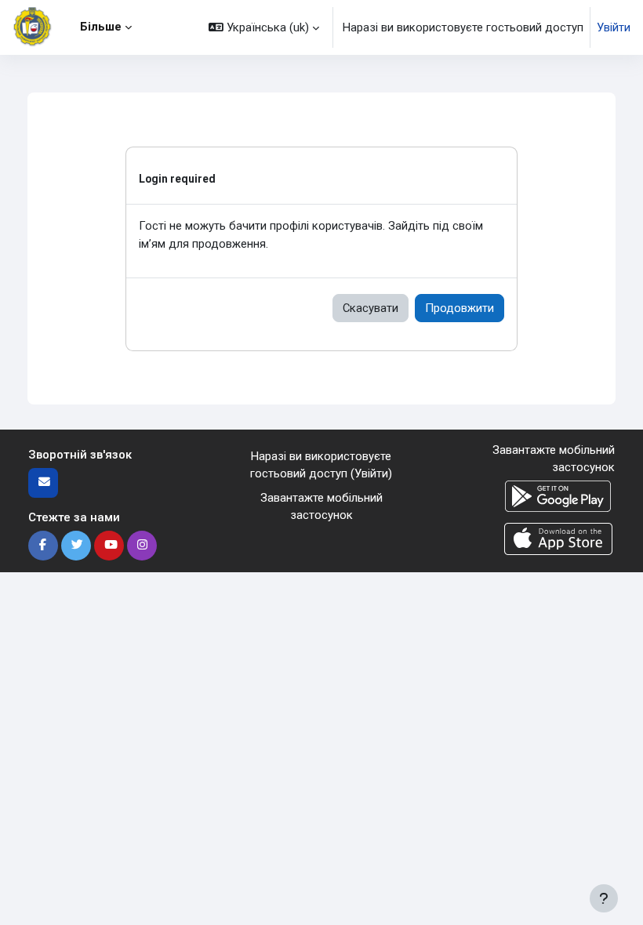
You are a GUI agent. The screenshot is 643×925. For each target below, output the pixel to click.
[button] (263, 27)
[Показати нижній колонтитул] (604, 898)
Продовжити (459, 308)
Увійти (613, 27)
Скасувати (370, 308)
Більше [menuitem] (101, 27)
